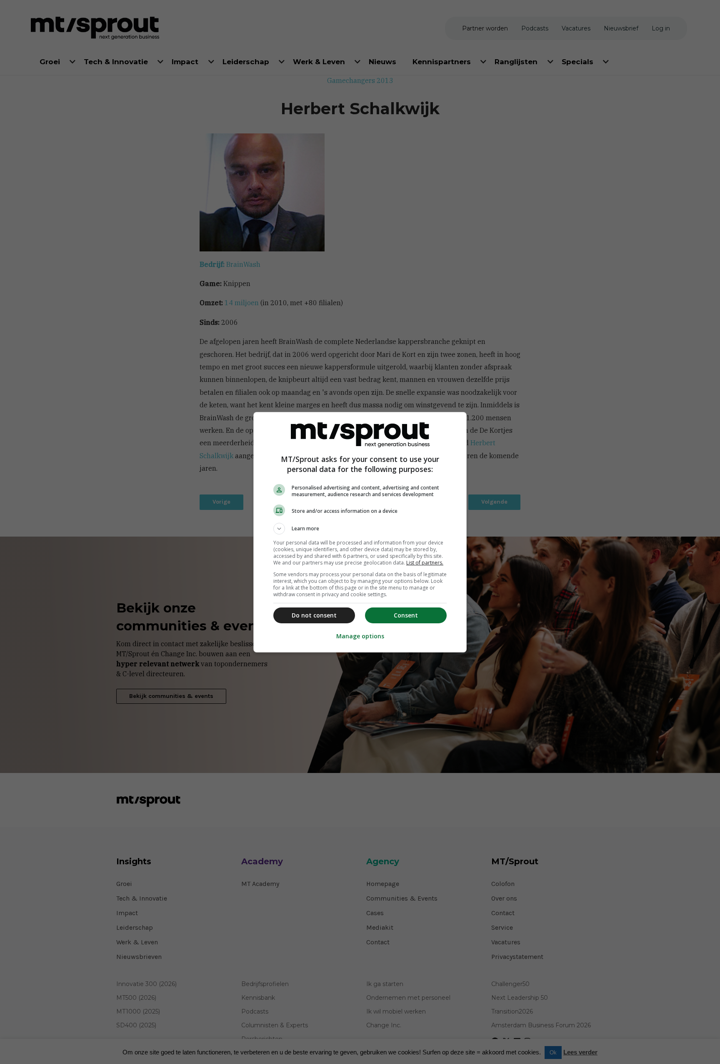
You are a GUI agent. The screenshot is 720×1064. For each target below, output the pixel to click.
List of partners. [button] (424, 562)
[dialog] (360, 532)
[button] (360, 529)
